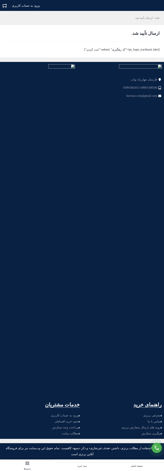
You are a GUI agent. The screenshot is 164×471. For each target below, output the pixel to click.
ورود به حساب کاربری (65, 415)
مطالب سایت (70, 433)
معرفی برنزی (152, 415)
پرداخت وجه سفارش (65, 427)
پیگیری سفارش (151, 433)
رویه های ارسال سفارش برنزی (141, 427)
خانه (157, 17)
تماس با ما (154, 421)
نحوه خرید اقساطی (66, 421)
